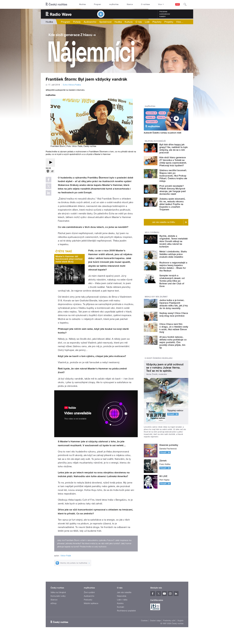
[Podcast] (48, 171)
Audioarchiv (164, 14)
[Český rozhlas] (56, 4)
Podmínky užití (169, 621)
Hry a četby (150, 113)
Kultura (128, 21)
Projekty (168, 21)
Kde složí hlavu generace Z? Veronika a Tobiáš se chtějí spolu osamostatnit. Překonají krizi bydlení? (173, 161)
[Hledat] (185, 4)
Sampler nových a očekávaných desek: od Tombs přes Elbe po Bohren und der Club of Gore (172, 280)
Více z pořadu (152, 232)
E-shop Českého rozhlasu (159, 358)
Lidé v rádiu (122, 600)
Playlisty (156, 21)
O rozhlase (145, 4)
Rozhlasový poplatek (126, 611)
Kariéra (120, 603)
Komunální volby (58, 596)
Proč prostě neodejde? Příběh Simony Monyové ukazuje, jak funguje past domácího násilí (172, 190)
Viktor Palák (77, 146)
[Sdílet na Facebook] (48, 179)
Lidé (147, 21)
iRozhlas (82, 4)
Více (179, 21)
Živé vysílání (151, 122)
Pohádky (149, 117)
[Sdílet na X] (48, 186)
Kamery (162, 16)
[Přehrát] (50, 162)
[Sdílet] (52, 171)
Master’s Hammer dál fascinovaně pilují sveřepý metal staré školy (69, 259)
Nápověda (121, 596)
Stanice (130, 4)
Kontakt (120, 607)
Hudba (49, 21)
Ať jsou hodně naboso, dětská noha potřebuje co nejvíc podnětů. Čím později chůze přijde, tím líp (173, 342)
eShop (53, 603)
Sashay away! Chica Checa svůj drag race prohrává (173, 314)
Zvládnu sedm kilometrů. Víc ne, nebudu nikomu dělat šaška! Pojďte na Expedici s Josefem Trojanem (172, 204)
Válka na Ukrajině (58, 592)
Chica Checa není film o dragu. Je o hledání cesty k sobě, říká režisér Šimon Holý (173, 328)
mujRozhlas (114, 4)
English (180, 621)
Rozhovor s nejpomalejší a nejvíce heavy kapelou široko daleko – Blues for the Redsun (173, 266)
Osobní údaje (155, 621)
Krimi (161, 113)
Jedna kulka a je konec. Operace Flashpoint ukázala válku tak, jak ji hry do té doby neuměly (173, 304)
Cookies (144, 621)
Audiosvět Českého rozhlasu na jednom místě (162, 133)
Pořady (77, 21)
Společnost (105, 21)
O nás (139, 21)
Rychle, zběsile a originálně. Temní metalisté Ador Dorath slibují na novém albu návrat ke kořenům (173, 241)
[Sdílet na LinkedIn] (48, 193)
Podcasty (88, 600)
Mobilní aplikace (91, 603)
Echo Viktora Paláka (72, 85)
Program (97, 4)
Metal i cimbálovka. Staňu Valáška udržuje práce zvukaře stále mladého (173, 254)
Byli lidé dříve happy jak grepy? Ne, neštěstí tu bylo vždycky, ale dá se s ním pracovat (173, 148)
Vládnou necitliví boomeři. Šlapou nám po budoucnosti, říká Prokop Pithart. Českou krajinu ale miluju (173, 175)
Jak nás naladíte (124, 592)
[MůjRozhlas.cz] (50, 95)
